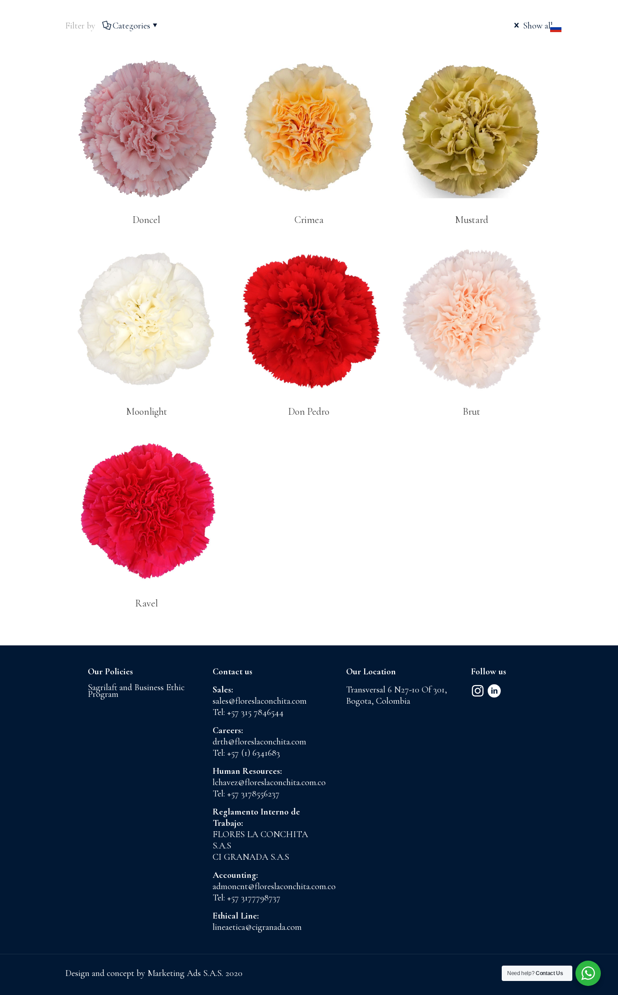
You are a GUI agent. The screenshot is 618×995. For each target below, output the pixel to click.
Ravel (146, 603)
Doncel (146, 220)
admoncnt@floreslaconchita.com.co (274, 886)
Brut (471, 411)
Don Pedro (308, 411)
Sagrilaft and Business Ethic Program (136, 691)
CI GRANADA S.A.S (251, 857)
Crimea (309, 220)
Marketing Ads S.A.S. (186, 973)
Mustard (471, 220)
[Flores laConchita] (309, 29)
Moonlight (146, 411)
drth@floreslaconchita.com (259, 741)
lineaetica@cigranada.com (257, 927)
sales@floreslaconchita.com (260, 701)
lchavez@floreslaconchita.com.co (269, 782)
